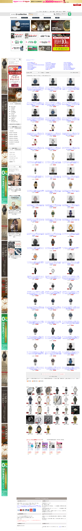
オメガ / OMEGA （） (31, 62)
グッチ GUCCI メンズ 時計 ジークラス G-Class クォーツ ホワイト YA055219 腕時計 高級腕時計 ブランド (53, 162)
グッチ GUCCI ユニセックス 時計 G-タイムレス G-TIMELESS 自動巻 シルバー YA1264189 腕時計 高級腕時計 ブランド (53, 205)
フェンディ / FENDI (67, 65)
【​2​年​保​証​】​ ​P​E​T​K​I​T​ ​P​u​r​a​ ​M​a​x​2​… (59, 449)
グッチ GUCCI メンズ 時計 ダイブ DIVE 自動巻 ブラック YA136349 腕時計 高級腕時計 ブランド (53, 248)
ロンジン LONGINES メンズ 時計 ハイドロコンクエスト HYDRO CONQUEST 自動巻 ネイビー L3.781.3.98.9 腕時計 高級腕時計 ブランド (70, 368)
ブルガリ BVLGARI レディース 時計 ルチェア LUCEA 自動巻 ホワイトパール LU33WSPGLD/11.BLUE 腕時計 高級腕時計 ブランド (53, 134)
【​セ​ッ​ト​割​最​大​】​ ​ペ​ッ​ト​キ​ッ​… (30, 449)
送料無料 (47, 72)
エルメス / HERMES (30, 68)
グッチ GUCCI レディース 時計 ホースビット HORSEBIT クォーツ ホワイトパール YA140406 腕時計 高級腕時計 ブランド (70, 263)
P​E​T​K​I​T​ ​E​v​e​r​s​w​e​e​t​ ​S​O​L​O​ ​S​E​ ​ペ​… (52, 449)
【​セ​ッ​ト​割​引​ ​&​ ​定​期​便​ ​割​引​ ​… (45, 449)
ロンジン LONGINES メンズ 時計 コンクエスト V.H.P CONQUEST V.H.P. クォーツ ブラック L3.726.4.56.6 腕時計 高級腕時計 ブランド (53, 368)
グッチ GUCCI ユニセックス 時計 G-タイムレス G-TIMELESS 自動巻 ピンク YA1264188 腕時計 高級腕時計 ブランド (35, 205)
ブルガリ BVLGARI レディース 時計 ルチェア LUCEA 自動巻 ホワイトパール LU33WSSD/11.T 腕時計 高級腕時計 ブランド (53, 148)
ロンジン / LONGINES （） (32, 63)
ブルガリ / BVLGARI (67, 62)
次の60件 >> (62, 374)
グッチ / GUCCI (48, 62)
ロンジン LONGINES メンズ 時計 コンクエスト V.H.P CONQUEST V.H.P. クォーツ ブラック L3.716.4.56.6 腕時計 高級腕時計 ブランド (35, 368)
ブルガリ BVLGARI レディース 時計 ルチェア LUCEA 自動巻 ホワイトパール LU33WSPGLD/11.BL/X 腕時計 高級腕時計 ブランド (35, 134)
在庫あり (42, 72)
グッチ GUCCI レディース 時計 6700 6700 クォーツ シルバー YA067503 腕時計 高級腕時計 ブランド (70, 162)
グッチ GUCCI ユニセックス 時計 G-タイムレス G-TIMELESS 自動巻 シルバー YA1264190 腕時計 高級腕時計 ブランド (70, 205)
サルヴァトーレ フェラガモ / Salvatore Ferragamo (35, 64)
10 (56, 374)
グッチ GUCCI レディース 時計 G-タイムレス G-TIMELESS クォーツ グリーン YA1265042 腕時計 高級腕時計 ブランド (53, 234)
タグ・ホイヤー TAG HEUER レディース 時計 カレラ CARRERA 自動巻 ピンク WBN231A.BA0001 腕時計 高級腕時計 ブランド (53, 322)
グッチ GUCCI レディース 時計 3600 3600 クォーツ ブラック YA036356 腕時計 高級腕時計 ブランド (35, 162)
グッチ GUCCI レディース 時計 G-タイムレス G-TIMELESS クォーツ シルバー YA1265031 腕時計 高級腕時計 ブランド (35, 234)
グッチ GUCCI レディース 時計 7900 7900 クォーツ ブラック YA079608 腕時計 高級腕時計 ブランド (35, 177)
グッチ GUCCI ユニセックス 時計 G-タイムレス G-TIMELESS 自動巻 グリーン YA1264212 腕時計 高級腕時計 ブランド (53, 220)
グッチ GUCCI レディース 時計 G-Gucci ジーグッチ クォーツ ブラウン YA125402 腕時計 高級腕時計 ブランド (53, 177)
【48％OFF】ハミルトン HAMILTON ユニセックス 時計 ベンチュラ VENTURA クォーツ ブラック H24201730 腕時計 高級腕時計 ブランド (35, 277)
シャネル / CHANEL (49, 68)
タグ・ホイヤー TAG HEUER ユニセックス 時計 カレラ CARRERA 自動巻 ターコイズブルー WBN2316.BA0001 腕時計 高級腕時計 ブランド (35, 322)
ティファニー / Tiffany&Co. (50, 65)
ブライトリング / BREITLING (51, 63)
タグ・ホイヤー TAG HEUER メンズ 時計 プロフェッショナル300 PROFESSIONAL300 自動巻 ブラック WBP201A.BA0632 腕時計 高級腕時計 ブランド (35, 337)
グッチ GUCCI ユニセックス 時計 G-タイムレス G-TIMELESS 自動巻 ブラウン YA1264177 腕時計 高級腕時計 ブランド (70, 191)
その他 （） (48, 69)
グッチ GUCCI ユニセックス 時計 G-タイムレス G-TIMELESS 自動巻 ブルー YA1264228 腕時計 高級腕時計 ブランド (70, 220)
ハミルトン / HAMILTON (68, 63)
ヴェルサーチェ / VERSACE (50, 64)
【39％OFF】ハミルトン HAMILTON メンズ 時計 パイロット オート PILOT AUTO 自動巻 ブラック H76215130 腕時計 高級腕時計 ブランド (53, 292)
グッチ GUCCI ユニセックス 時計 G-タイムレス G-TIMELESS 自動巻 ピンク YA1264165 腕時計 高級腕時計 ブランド (53, 191)
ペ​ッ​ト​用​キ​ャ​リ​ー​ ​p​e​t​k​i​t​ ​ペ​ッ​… (37, 449)
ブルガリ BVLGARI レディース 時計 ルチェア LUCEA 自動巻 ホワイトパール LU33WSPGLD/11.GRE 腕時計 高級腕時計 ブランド (71, 134)
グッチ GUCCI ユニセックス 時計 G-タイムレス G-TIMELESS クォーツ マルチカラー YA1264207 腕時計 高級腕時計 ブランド (35, 220)
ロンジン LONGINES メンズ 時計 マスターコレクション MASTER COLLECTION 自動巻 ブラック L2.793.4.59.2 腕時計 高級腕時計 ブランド (70, 352)
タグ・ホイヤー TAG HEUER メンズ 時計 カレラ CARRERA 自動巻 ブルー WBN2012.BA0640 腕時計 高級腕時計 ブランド (53, 308)
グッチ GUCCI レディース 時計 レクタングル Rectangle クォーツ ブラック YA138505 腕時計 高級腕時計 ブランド (53, 263)
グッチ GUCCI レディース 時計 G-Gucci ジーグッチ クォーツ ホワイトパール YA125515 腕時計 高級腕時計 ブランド (70, 177)
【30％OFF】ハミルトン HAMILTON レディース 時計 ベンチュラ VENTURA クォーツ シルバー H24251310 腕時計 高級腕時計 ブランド (53, 277)
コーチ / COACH (30, 65)
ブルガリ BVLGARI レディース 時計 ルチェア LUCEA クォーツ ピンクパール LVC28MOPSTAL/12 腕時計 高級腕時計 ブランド (71, 148)
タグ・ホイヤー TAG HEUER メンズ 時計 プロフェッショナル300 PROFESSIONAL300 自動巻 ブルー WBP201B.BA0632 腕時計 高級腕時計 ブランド (70, 337)
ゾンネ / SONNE (30, 69)
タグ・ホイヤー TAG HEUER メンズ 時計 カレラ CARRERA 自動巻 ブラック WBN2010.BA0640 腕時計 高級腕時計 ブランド (35, 308)
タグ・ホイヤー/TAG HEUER (69, 69)
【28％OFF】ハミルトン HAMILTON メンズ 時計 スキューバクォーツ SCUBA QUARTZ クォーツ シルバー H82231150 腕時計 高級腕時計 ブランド (70, 292)
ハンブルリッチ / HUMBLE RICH (69, 68)
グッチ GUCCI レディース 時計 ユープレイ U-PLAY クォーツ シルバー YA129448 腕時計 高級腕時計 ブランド (70, 234)
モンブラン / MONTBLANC (68, 64)
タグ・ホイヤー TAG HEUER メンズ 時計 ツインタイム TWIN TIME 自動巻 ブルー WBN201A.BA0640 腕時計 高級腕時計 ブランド (71, 308)
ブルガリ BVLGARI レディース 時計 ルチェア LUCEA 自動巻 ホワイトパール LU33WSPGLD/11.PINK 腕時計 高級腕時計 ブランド (35, 148)
